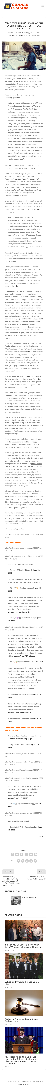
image (41, 836)
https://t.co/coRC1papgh (21, 739)
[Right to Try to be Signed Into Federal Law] (24, 1003)
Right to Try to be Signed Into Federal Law (21, 1020)
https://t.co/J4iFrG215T (18, 798)
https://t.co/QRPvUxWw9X (19, 712)
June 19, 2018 (37, 661)
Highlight (12, 35)
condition (18, 330)
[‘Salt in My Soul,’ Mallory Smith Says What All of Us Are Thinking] (24, 930)
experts (7, 330)
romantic (27, 376)
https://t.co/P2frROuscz (24, 656)
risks (16, 286)
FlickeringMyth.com (12, 98)
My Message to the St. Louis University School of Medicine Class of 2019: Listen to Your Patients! (21, 1060)
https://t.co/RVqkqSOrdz (19, 612)
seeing (38, 379)
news (30, 352)
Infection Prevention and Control (27, 179)
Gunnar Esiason (22, 32)
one (38, 209)
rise (9, 382)
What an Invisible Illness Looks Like (22, 983)
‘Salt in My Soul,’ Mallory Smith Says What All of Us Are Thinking (23, 946)
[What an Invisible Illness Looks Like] (24, 966)
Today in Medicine (23, 35)
